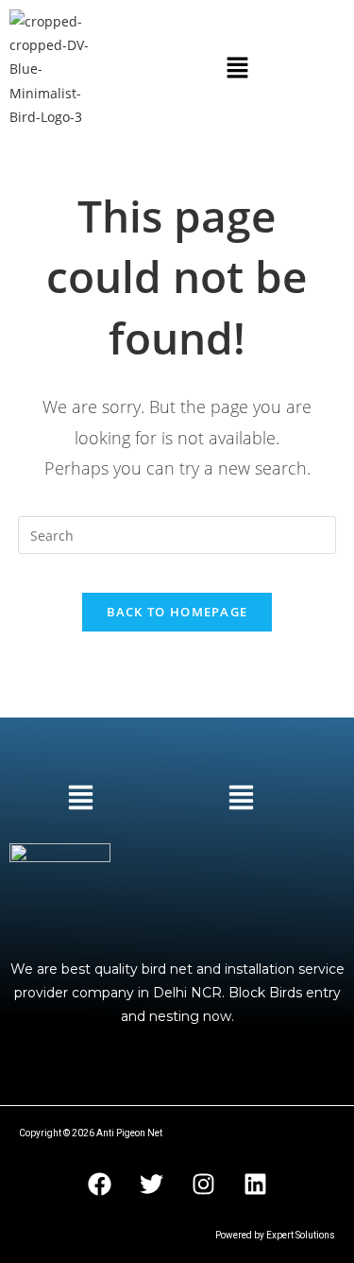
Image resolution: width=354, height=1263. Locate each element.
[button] (237, 69)
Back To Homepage (177, 611)
